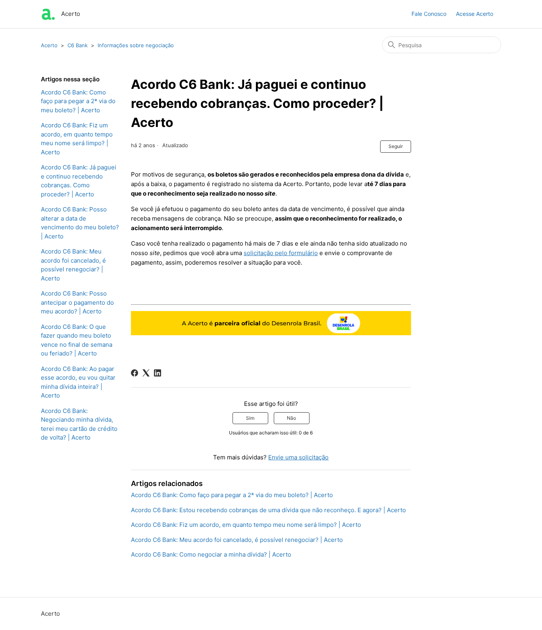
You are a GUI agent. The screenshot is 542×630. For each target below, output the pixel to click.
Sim (250, 418)
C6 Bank (77, 45)
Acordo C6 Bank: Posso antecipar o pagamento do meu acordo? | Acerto (77, 302)
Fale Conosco (428, 13)
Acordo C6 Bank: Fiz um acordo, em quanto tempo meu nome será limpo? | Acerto (77, 138)
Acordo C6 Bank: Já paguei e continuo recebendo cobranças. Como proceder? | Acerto (78, 180)
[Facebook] (134, 372)
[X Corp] (146, 372)
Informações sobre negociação (136, 45)
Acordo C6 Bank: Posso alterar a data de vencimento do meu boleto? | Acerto (80, 223)
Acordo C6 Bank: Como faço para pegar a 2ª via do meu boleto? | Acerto (78, 101)
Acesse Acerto (474, 13)
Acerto (49, 45)
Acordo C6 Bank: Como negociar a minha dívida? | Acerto (211, 554)
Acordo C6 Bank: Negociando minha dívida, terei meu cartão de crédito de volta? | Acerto (79, 424)
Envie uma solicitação (298, 457)
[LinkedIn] (157, 372)
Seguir (395, 146)
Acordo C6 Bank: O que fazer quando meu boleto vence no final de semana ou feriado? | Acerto (76, 340)
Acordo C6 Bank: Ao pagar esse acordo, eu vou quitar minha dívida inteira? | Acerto (78, 382)
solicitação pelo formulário (281, 253)
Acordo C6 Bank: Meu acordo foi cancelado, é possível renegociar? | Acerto (73, 265)
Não (291, 418)
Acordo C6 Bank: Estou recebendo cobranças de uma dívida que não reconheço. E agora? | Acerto (268, 510)
